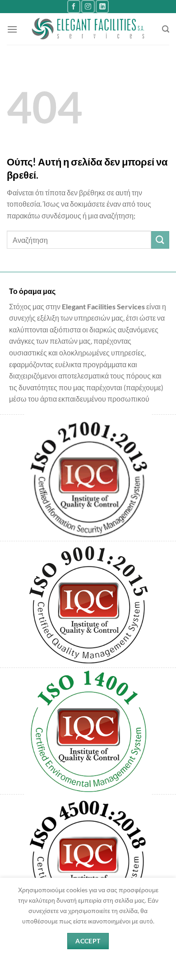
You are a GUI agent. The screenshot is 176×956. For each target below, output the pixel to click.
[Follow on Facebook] (73, 6)
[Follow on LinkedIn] (102, 6)
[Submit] (160, 240)
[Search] (165, 29)
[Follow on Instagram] (87, 6)
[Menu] (12, 29)
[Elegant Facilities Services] (88, 29)
